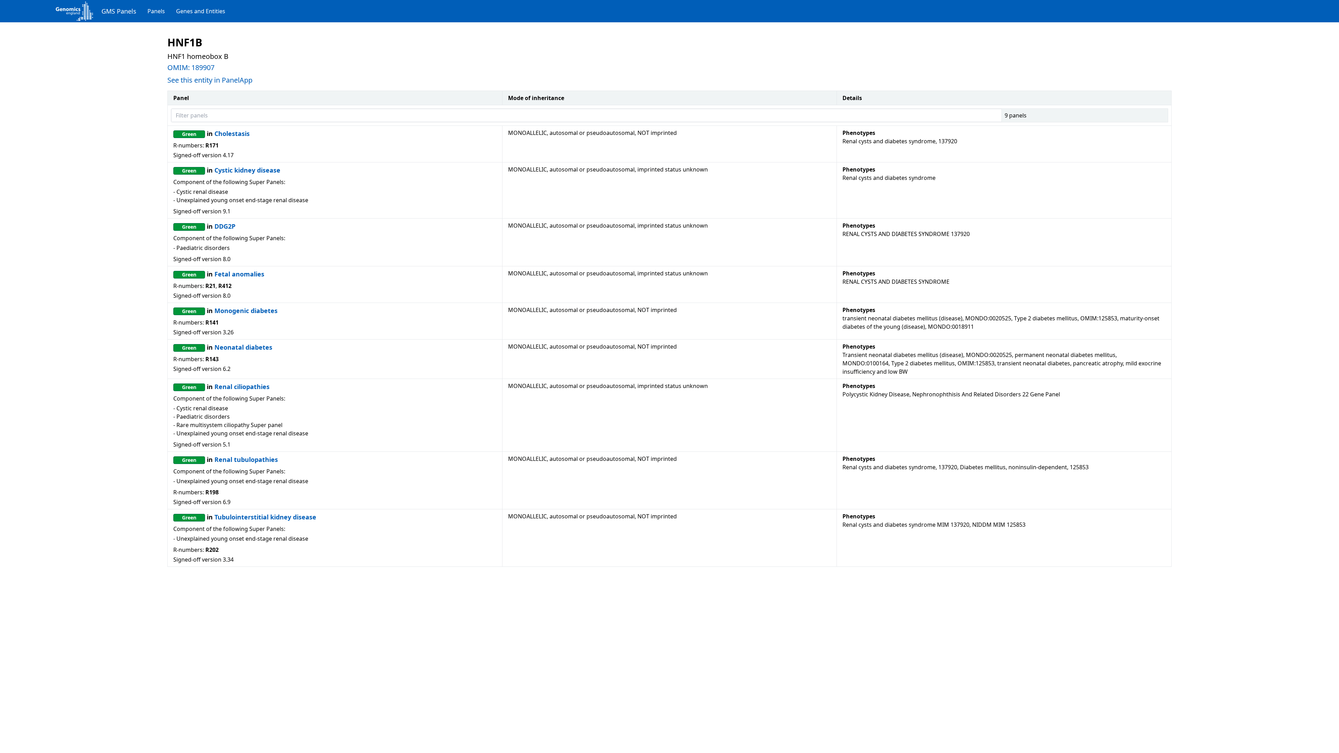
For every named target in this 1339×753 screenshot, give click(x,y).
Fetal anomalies (239, 274)
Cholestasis (232, 133)
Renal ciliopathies (242, 386)
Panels (156, 11)
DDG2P (224, 226)
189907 (202, 67)
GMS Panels (118, 11)
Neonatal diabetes (243, 347)
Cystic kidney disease (247, 170)
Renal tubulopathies (246, 459)
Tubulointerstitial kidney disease (265, 517)
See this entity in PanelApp (209, 80)
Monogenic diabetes (246, 310)
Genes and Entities (200, 11)
